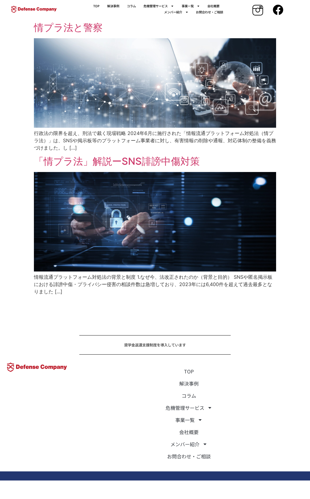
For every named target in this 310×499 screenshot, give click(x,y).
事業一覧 (188, 6)
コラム (131, 6)
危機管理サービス (155, 6)
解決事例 (113, 6)
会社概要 (213, 6)
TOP (96, 6)
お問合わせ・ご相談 (209, 12)
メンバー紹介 (173, 12)
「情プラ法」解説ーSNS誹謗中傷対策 (117, 161)
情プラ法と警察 (68, 27)
